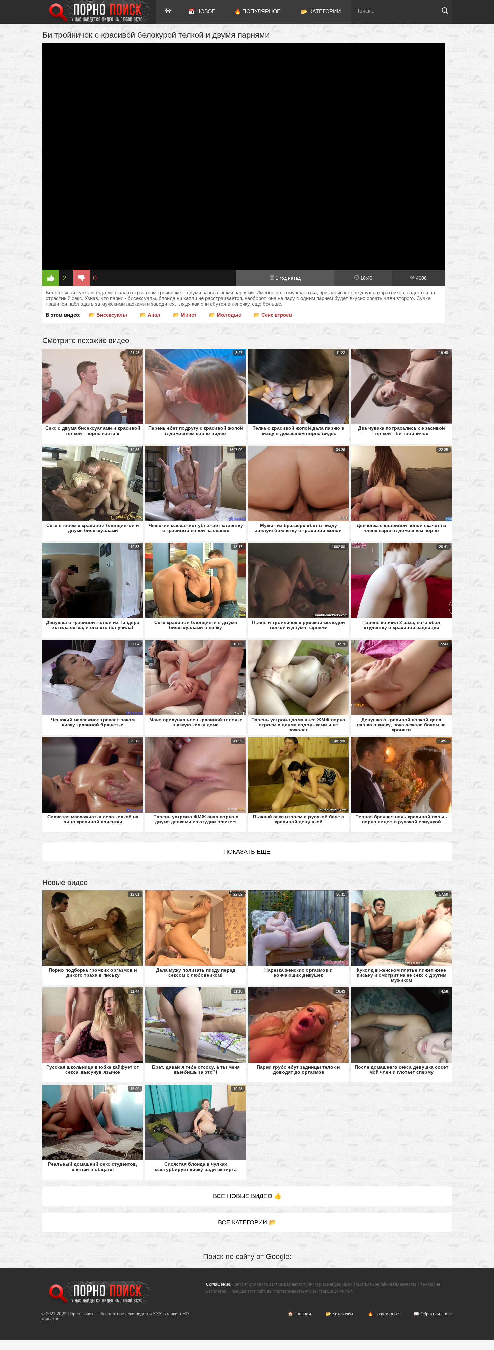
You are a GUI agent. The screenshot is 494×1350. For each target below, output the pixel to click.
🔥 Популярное (257, 11)
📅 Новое (201, 11)
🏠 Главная (299, 1313)
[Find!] (445, 13)
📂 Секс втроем (273, 315)
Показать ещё (247, 851)
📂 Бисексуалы (108, 315)
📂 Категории (321, 11)
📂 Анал (150, 315)
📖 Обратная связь (433, 1313)
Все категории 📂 (247, 1222)
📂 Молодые (225, 315)
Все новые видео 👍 (247, 1196)
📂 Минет (184, 315)
